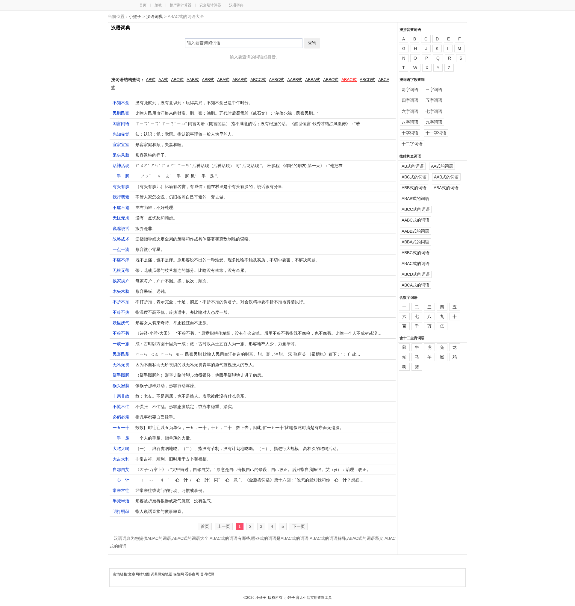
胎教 (158, 5)
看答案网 (192, 574)
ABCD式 (367, 79)
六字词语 (410, 111)
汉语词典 (154, 16)
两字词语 (410, 89)
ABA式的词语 (446, 187)
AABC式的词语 (415, 220)
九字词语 (434, 122)
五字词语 (434, 100)
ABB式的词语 (414, 187)
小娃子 (135, 16)
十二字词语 (412, 143)
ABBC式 (330, 79)
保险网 (178, 574)
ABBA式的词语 (415, 242)
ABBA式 (312, 79)
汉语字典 (236, 5)
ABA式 (223, 79)
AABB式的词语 (415, 231)
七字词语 (434, 111)
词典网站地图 (162, 574)
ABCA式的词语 (415, 285)
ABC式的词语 (414, 177)
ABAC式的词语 (415, 263)
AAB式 (193, 79)
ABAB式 (239, 79)
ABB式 (208, 79)
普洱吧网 (207, 574)
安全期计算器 (210, 5)
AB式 (150, 79)
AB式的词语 (413, 166)
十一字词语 (436, 133)
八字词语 (410, 122)
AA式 (163, 79)
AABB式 (294, 79)
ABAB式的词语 (415, 198)
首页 (142, 5)
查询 (312, 43)
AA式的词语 (442, 166)
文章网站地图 (139, 574)
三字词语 (434, 89)
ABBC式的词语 (415, 252)
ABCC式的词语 (416, 209)
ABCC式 (258, 79)
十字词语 (410, 133)
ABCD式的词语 (416, 274)
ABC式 (177, 79)
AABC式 (276, 79)
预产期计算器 (180, 5)
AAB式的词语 (446, 177)
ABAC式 (349, 79)
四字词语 (410, 100)
